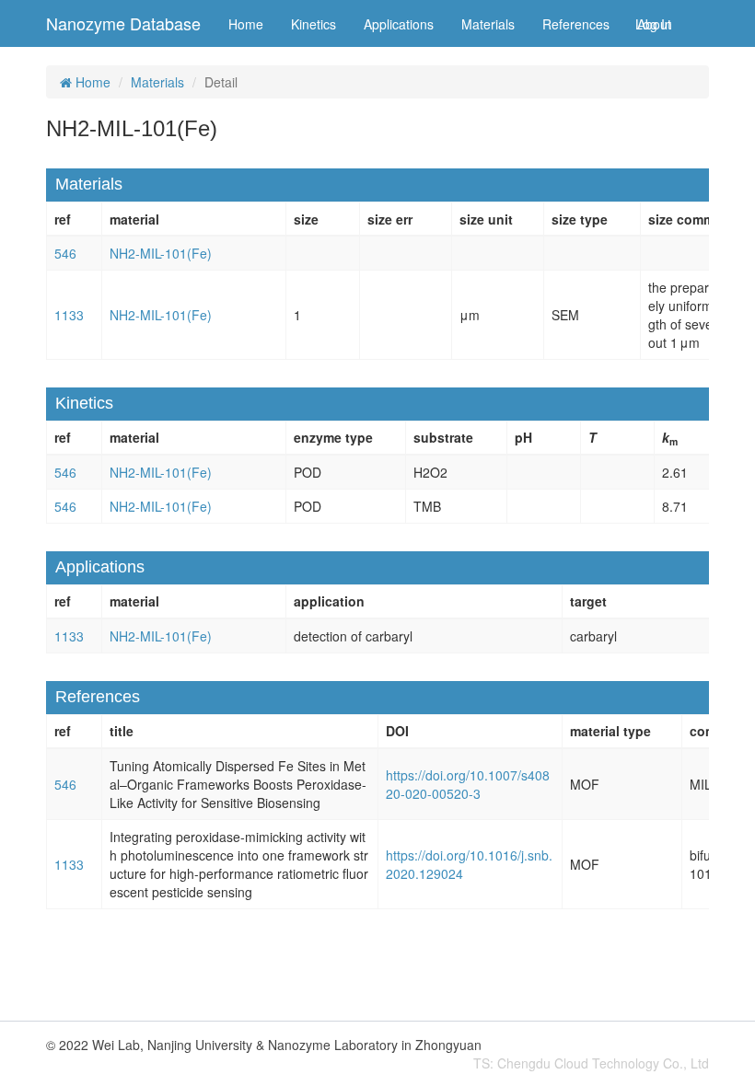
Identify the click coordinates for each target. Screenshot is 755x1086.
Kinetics (313, 24)
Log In (653, 24)
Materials (488, 24)
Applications (399, 24)
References (576, 24)
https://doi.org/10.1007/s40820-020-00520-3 (468, 784)
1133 (69, 315)
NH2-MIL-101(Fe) (161, 253)
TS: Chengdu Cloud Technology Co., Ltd (591, 1063)
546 (65, 253)
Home (245, 24)
